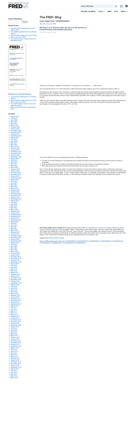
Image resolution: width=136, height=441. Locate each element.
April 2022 (14, 208)
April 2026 (14, 123)
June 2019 (14, 267)
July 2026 (14, 118)
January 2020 (15, 255)
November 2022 (16, 195)
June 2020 (14, 246)
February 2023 (15, 190)
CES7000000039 (80, 243)
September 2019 (16, 262)
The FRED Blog (50, 17)
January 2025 (15, 150)
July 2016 (14, 328)
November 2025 (16, 132)
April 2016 (14, 334)
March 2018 (14, 293)
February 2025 (15, 148)
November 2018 (16, 279)
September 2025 (16, 136)
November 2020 (16, 237)
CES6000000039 (56, 243)
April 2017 (14, 313)
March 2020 (14, 251)
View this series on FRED (48, 24)
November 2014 (16, 364)
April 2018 (14, 292)
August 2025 (15, 137)
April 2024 (14, 165)
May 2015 (14, 353)
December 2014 (16, 362)
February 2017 (15, 316)
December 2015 (16, 341)
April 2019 (14, 271)
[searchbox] (97, 6)
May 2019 (14, 269)
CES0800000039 (94, 241)
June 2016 (14, 330)
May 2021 (14, 227)
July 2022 (14, 202)
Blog (116, 11)
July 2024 (14, 160)
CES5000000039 (117, 241)
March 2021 (14, 230)
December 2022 (16, 194)
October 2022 (15, 197)
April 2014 (14, 376)
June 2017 (14, 309)
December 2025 (16, 130)
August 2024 (15, 158)
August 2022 (15, 201)
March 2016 (14, 335)
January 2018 (15, 297)
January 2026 (15, 129)
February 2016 (15, 337)
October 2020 (15, 239)
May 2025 (14, 143)
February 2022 (15, 211)
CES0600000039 (82, 241)
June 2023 (14, 183)
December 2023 (16, 173)
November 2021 (16, 216)
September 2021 (16, 220)
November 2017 (16, 300)
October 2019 (15, 260)
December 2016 (16, 320)
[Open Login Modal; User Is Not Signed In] (126, 6)
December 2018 (16, 278)
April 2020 (14, 250)
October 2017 (15, 302)
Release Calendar (88, 11)
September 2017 (16, 304)
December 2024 (16, 151)
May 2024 (14, 164)
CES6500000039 (68, 243)
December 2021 (16, 215)
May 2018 (14, 290)
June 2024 (14, 162)
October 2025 (15, 134)
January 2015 (15, 360)
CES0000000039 (70, 241)
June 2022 (14, 204)
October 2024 (15, 155)
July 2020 (14, 244)
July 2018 (14, 286)
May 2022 (14, 206)
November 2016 (16, 321)
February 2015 (15, 358)
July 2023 (14, 181)
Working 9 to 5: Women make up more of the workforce (63, 27)
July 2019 (14, 265)
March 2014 (14, 378)
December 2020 (16, 236)
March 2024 (14, 167)
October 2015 (15, 344)
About (123, 11)
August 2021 (15, 222)
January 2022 (15, 213)
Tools (100, 11)
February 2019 (15, 274)
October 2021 (15, 218)
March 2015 (14, 357)
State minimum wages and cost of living (23, 35)
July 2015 (14, 350)
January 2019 (15, 276)
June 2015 (14, 351)
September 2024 (16, 157)
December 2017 (16, 299)
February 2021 (15, 232)
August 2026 (15, 116)
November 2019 (16, 258)
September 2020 (16, 241)
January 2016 (15, 339)
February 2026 (15, 127)
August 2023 (15, 180)
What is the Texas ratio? (18, 37)
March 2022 (14, 209)
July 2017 (14, 307)
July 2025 (14, 139)
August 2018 (15, 285)
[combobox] (97, 6)
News (110, 11)
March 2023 (14, 188)
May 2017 (14, 311)
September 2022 (16, 199)
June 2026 (14, 120)
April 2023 (14, 187)
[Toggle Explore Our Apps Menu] (121, 6)
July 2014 (14, 371)
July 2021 (14, 223)
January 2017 (15, 318)
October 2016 (15, 323)
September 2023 (16, 178)
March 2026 (14, 125)
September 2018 (16, 283)
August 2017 (15, 306)
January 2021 (15, 234)
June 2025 (14, 141)
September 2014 (16, 367)
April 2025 (14, 144)
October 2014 (15, 365)
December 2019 (16, 257)
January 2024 (15, 171)
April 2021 (14, 229)
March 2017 (14, 314)
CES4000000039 (105, 241)
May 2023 (14, 185)
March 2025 (14, 146)
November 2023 (16, 174)
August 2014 (15, 369)
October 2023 (15, 176)
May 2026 (14, 122)
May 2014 (14, 374)
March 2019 (14, 272)
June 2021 (14, 225)
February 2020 (15, 253)
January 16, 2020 (51, 32)
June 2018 (14, 288)
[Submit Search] (116, 6)
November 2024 (16, 153)
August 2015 (15, 348)
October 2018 (15, 281)
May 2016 (14, 332)
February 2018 (15, 295)
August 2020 (15, 243)
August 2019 (15, 264)
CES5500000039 (45, 243)
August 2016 (15, 327)
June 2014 (14, 372)
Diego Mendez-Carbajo (56, 238)
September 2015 (16, 346)
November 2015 (16, 343)
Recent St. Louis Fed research (20, 94)
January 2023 (15, 192)
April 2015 (14, 355)
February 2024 (15, 169)
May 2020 (14, 248)
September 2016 (16, 325)
